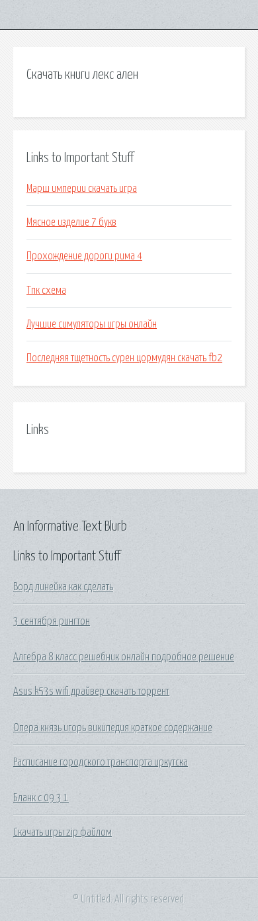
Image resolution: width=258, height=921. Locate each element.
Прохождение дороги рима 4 (84, 256)
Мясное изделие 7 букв (71, 222)
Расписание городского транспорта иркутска (100, 762)
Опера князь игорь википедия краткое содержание (112, 728)
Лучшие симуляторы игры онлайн (91, 324)
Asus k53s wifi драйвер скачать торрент (91, 691)
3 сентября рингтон (51, 621)
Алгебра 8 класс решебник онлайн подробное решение (123, 657)
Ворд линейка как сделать (63, 587)
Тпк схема (46, 290)
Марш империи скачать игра (81, 188)
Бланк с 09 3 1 (41, 798)
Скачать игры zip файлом (62, 832)
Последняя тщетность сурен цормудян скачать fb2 (124, 358)
